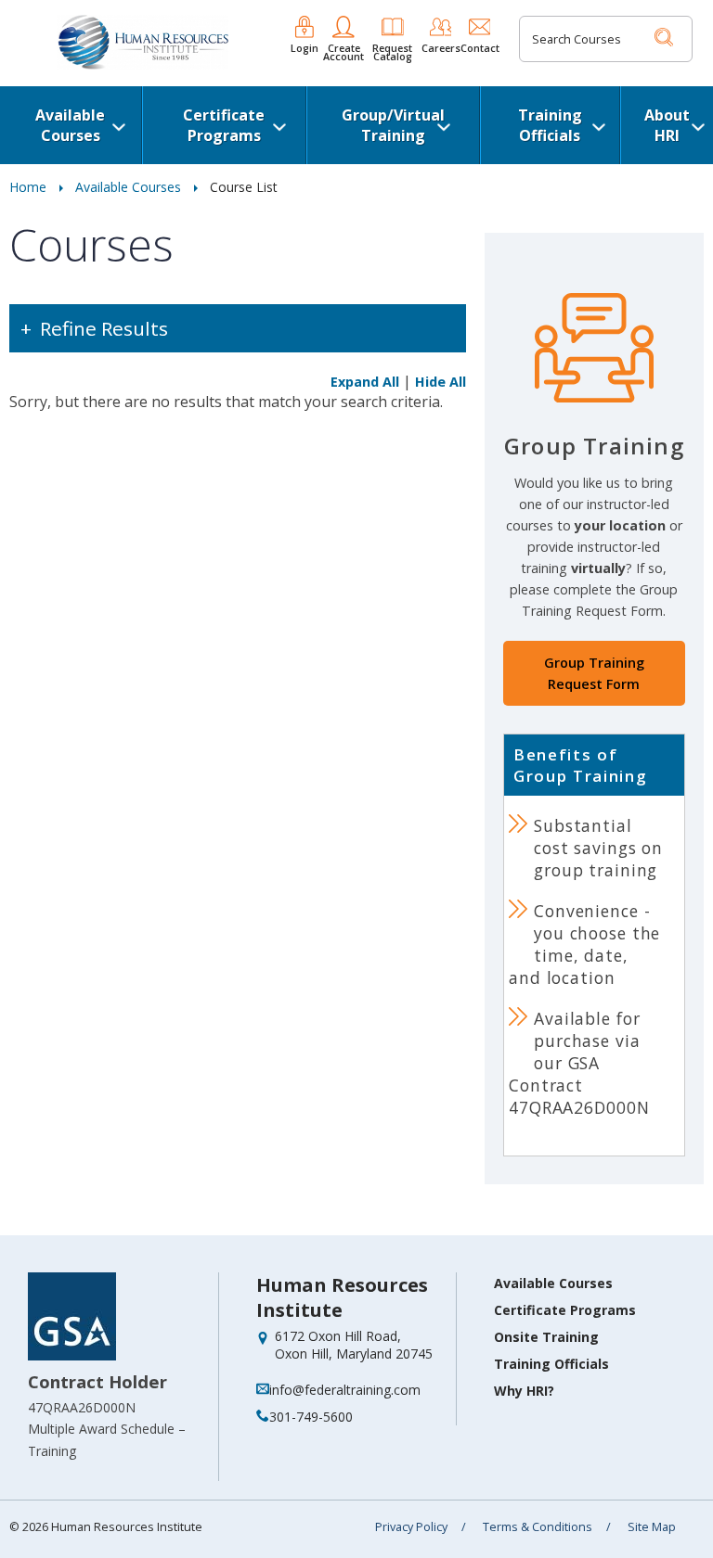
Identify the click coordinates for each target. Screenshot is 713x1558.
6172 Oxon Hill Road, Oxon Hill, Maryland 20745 (354, 1344)
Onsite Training (546, 1337)
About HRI (667, 125)
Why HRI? (524, 1390)
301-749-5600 (311, 1416)
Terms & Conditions (537, 1527)
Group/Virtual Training (393, 125)
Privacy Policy (411, 1527)
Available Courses (70, 125)
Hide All (440, 381)
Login (304, 46)
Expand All (365, 381)
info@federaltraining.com (345, 1389)
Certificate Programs (224, 125)
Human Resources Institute (342, 1297)
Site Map (652, 1527)
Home (27, 187)
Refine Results (104, 328)
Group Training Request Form (594, 673)
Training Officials (550, 125)
